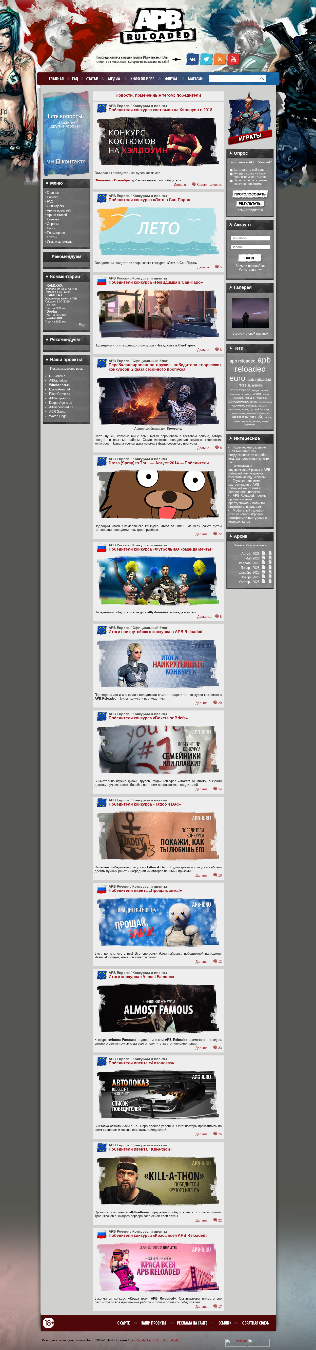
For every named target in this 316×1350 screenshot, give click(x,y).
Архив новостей (59, 210)
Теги (238, 348)
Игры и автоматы (59, 241)
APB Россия (119, 278)
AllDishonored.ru (61, 407)
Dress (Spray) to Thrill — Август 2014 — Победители (159, 463)
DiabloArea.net (59, 389)
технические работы (242, 421)
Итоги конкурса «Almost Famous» (141, 977)
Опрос (240, 153)
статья (267, 417)
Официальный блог (150, 361)
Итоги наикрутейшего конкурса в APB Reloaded (155, 632)
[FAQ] (74, 78)
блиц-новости (236, 394)
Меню (56, 183)
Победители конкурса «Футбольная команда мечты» (161, 549)
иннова (266, 394)
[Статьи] (270, 554)
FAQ (50, 201)
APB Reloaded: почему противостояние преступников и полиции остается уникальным (247, 501)
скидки (234, 413)
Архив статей (57, 215)
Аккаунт (242, 224)
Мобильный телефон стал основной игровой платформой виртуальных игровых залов (248, 516)
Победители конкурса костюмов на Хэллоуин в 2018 (160, 110)
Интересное (246, 438)
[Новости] (263, 554)
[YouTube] (233, 64)
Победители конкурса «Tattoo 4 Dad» (145, 804)
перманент (262, 406)
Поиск (51, 228)
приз (245, 409)
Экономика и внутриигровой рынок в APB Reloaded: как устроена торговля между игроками (249, 471)
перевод (251, 405)
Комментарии (64, 276)
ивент (257, 394)
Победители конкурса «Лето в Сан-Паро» (149, 200)
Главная (53, 192)
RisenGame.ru (59, 394)
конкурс (249, 397)
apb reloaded (243, 361)
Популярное (56, 233)
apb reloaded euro (250, 369)
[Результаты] (250, 207)
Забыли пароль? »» (250, 266)
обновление (238, 401)
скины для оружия (247, 413)
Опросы (53, 224)
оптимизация (265, 402)
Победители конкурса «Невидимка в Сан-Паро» (156, 282)
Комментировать (209, 185)
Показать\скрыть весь (66, 368)
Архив (240, 536)
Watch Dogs (58, 416)
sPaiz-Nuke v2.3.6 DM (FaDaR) (156, 1340)
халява (256, 421)
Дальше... (181, 185)
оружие (238, 405)
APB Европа (119, 106)
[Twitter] (206, 64)
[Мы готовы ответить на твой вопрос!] (66, 177)
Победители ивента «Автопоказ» (141, 1063)
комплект (238, 398)
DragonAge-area (60, 403)
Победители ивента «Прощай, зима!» (145, 890)
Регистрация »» (250, 269)
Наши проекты (65, 359)
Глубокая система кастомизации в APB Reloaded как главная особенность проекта (244, 486)
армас (265, 390)
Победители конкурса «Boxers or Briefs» (148, 718)
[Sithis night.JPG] (250, 327)
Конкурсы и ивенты (150, 106)
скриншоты (263, 413)
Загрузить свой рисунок (250, 333)
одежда (253, 402)
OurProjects (55, 206)
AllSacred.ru (58, 380)
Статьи (52, 237)
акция (255, 390)
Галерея (53, 219)
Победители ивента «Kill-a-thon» (140, 1149)
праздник (234, 409)
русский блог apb (260, 409)
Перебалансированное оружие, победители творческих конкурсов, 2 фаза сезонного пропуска (165, 367)
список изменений (245, 417)
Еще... (83, 325)
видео (248, 394)
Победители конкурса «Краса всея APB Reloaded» (158, 1235)
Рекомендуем (64, 339)
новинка (261, 397)
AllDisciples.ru (59, 398)
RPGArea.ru (57, 376)
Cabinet (52, 197)
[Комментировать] (194, 185)
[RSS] (220, 64)
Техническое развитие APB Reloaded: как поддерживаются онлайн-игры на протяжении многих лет (249, 455)
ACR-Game (57, 411)
